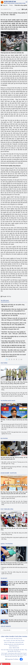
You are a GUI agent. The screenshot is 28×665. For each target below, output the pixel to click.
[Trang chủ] (13, 2)
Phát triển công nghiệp (21, 5)
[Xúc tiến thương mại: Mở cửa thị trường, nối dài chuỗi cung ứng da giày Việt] (14, 448)
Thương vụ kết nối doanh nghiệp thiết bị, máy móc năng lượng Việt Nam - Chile (18, 583)
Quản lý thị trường (7, 543)
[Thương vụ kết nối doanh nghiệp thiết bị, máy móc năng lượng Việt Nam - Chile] (5, 583)
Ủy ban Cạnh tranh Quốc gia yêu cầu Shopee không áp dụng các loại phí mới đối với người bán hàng (14, 503)
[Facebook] (21, 659)
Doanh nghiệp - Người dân (9, 473)
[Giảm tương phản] (26, 9)
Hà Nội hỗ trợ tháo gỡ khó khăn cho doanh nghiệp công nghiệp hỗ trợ (13, 355)
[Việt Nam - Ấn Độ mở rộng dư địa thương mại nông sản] (14, 410)
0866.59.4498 (16, 647)
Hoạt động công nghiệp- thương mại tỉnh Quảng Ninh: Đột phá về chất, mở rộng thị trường (13, 342)
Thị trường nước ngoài (8, 400)
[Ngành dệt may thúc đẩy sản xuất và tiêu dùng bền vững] (14, 519)
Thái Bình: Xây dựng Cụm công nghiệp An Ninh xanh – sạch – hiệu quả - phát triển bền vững (14, 333)
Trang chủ (4, 5)
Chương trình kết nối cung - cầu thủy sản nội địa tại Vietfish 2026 (18, 604)
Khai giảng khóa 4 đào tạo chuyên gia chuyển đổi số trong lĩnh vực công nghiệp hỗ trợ (14, 310)
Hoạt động (4, 363)
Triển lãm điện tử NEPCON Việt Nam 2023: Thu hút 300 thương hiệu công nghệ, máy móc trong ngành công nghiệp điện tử (13, 346)
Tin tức (11, 5)
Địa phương (4, 438)
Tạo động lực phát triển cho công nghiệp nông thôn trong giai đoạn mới (13, 328)
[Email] (23, 9)
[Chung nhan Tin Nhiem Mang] (11, 659)
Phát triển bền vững (7, 509)
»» (21, 359)
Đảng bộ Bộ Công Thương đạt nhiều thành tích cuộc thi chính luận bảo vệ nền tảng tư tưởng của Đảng (14, 388)
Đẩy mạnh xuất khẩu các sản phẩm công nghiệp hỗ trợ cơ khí (12, 305)
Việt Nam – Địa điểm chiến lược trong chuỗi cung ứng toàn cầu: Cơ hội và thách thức (13, 350)
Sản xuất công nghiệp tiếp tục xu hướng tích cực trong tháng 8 (14, 337)
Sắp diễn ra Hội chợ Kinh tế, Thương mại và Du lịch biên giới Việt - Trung (18, 620)
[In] (22, 9)
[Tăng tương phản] (25, 9)
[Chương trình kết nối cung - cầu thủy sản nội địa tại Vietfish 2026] (5, 605)
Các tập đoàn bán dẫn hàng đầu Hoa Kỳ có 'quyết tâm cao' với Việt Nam (13, 314)
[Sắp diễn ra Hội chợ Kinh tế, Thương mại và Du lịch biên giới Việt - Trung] (5, 621)
